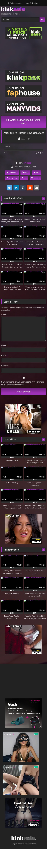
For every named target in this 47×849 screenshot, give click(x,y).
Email (4, 356)
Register (35, 3)
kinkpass (27, 163)
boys (37, 172)
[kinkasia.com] (19, 9)
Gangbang (13, 172)
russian (36, 178)
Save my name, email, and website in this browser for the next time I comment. (22, 383)
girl (25, 178)
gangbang (13, 178)
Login (27, 3)
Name (4, 345)
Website (4, 366)
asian (26, 172)
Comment (5, 314)
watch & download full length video (24, 122)
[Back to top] (39, 842)
